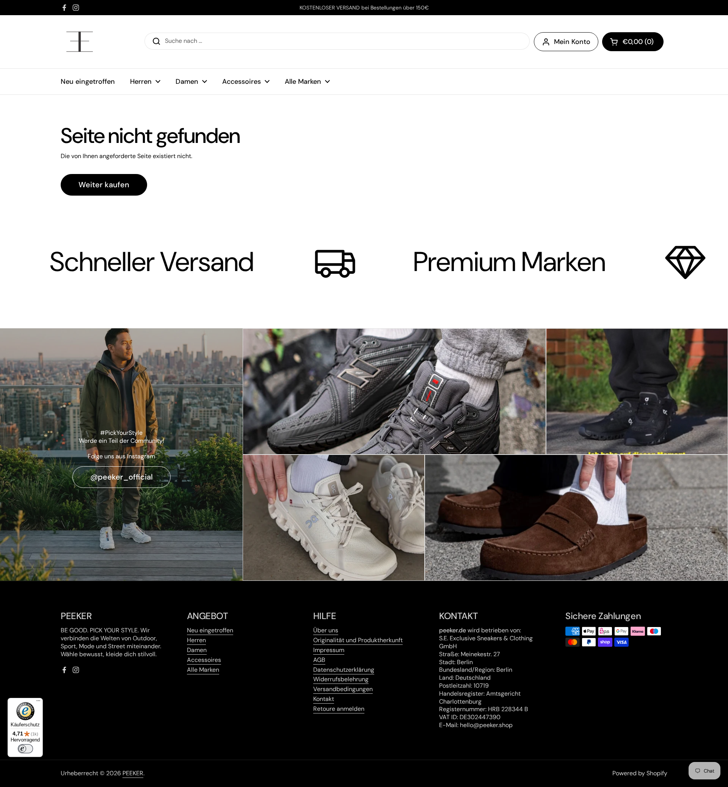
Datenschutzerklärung (343, 670)
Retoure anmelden (338, 709)
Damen (197, 650)
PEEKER (132, 773)
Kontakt (323, 699)
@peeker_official (121, 477)
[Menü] (38, 702)
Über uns (325, 630)
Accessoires (204, 660)
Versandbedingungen (343, 689)
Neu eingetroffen (210, 630)
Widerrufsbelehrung (341, 679)
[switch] (25, 748)
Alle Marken (203, 670)
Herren (196, 640)
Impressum (328, 650)
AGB (319, 660)
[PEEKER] (80, 42)
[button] (633, 41)
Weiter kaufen (103, 185)
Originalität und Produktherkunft (358, 640)
